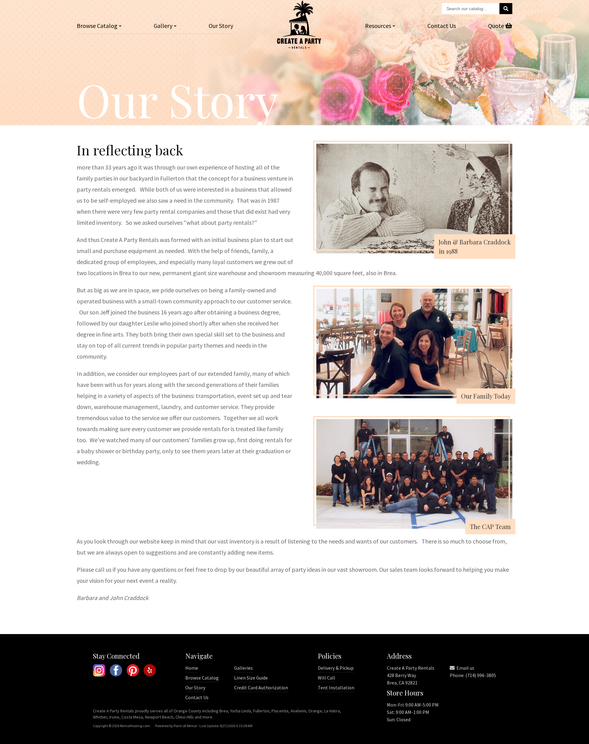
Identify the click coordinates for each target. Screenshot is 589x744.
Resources (378, 25)
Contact (441, 25)
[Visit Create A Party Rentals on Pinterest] (133, 671)
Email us (465, 668)
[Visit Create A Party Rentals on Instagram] (99, 671)
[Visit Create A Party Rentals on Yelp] (150, 671)
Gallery (163, 25)
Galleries (243, 668)
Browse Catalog (202, 678)
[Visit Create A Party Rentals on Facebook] (116, 671)
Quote (496, 25)
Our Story (221, 25)
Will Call (326, 678)
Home (191, 668)
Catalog (97, 25)
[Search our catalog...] (505, 8)
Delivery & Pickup (336, 668)
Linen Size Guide (251, 678)
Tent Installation (336, 687)
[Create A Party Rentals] (299, 47)
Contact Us (197, 697)
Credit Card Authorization (261, 687)
